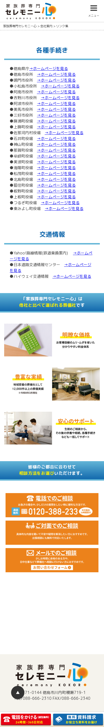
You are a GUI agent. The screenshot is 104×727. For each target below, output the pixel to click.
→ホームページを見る (48, 68)
